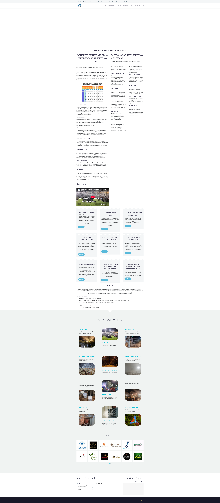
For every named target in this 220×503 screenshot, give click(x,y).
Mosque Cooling (130, 329)
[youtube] (141, 481)
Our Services (111, 5)
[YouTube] (126, 1)
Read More (81, 226)
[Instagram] (124, 1)
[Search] (143, 6)
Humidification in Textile (133, 356)
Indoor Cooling (83, 407)
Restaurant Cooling (131, 381)
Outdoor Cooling (107, 342)
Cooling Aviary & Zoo (131, 407)
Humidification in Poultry (87, 356)
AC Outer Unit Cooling (108, 420)
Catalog (118, 5)
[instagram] (136, 481)
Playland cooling (107, 394)
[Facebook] (123, 1)
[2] (110, 463)
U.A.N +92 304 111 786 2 (113, 1)
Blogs (131, 5)
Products (125, 5)
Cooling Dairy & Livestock (110, 370)
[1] (109, 463)
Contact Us (138, 5)
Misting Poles (83, 329)
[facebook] (130, 481)
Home (104, 5)
